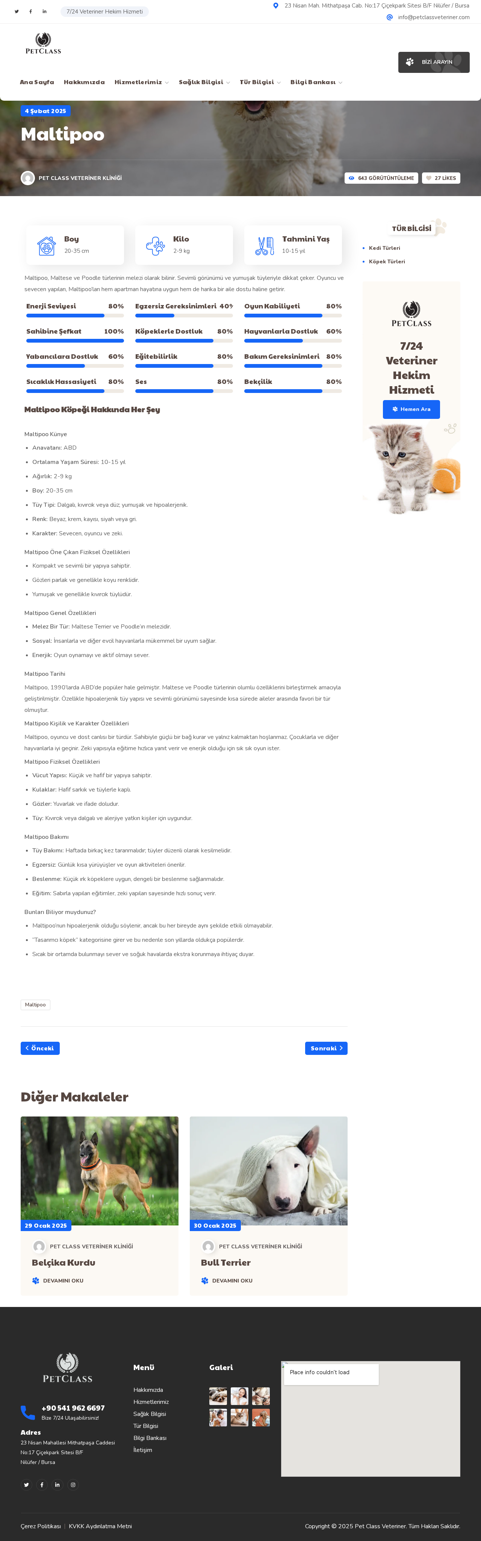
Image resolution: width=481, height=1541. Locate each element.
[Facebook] (30, 11)
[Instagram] (44, 11)
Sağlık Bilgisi (149, 1414)
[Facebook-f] (42, 1485)
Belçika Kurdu (63, 1261)
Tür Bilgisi (145, 1426)
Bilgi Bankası (149, 1438)
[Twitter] (16, 11)
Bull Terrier (226, 1261)
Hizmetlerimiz (151, 1402)
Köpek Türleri (387, 261)
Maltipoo (35, 1004)
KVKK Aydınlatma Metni (100, 1526)
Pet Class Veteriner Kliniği (80, 178)
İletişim (142, 1450)
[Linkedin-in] (57, 1485)
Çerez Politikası (41, 1526)
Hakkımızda (148, 1390)
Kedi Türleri (384, 248)
